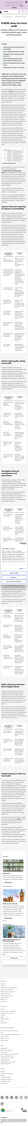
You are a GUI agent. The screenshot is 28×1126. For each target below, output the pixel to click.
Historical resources (5, 1038)
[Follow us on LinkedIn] (6, 1097)
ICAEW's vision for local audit (10, 163)
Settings (21, 568)
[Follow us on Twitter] (2, 1097)
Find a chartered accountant (7, 995)
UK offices (3, 1015)
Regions (2, 1017)
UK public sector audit (7, 16)
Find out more (8, 882)
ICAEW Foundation (5, 997)
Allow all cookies (14, 573)
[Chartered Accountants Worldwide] (23, 1110)
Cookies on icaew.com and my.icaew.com (10, 1054)
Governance (3, 986)
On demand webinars (5, 1077)
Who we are (3, 984)
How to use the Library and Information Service (11, 1034)
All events (3, 1071)
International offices (5, 1019)
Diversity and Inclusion (6, 993)
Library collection (4, 1040)
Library (2, 1032)
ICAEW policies (4, 1048)
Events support (4, 1083)
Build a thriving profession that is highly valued (14, 64)
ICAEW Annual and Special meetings (9, 987)
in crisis (11, 91)
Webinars (3, 1075)
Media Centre (4, 999)
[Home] (5, 11)
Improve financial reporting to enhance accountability (14, 48)
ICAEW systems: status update (7, 1013)
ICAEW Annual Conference (7, 1079)
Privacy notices (4, 1052)
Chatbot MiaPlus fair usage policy (8, 1061)
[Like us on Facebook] (11, 1097)
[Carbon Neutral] (7, 1110)
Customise (13, 577)
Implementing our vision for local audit (13, 67)
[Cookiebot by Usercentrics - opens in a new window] (20, 543)
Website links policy (5, 1059)
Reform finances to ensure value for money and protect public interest (13, 59)
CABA (2, 1020)
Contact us (3, 1009)
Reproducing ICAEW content (7, 1056)
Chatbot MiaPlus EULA (6, 1063)
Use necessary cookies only (14, 581)
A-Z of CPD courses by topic (7, 1073)
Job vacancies (4, 1001)
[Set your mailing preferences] (25, 1097)
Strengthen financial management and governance (13, 55)
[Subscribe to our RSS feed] (2, 1103)
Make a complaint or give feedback (8, 1011)
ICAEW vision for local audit (20, 16)
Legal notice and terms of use (7, 1058)
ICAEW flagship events (6, 1081)
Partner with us (4, 1022)
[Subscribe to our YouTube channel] (21, 1097)
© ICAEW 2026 (4, 1117)
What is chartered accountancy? (8, 991)
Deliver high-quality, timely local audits (13, 51)
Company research (5, 1036)
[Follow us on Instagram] (16, 1097)
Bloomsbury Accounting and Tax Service (9, 1030)
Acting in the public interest (7, 989)
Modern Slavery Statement (6, 1050)
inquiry (19, 819)
